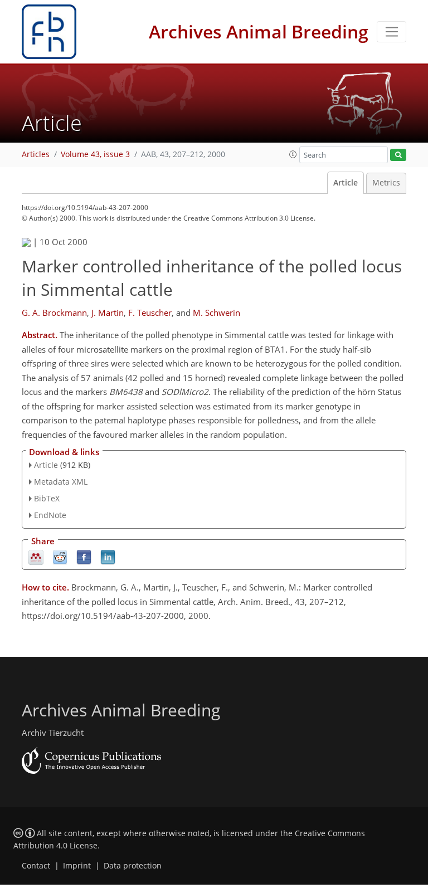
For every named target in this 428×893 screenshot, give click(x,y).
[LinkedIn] (107, 556)
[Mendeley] (35, 556)
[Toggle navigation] (391, 31)
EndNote (50, 515)
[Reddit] (59, 556)
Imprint (77, 866)
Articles (36, 154)
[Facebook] (83, 556)
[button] (293, 154)
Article (345, 183)
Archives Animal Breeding (258, 31)
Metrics (386, 183)
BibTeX (47, 498)
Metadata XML (60, 481)
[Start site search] (398, 155)
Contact (36, 866)
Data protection (133, 866)
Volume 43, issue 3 (95, 154)
